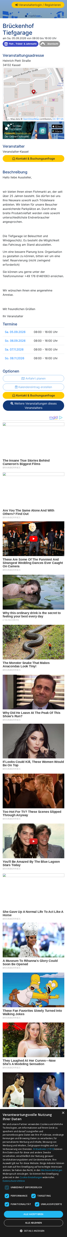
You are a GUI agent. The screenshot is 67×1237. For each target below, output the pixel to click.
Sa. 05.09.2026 (15, 332)
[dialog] (33, 1173)
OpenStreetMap (31, 119)
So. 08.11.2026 (14, 358)
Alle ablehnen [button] (33, 1222)
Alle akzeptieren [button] (33, 1214)
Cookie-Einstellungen (31, 1177)
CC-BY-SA (58, 119)
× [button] (63, 1113)
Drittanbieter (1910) (43, 1149)
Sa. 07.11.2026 (14, 349)
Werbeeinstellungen (51, 1170)
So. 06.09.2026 (15, 340)
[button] (33, 1231)
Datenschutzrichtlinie (14, 1180)
